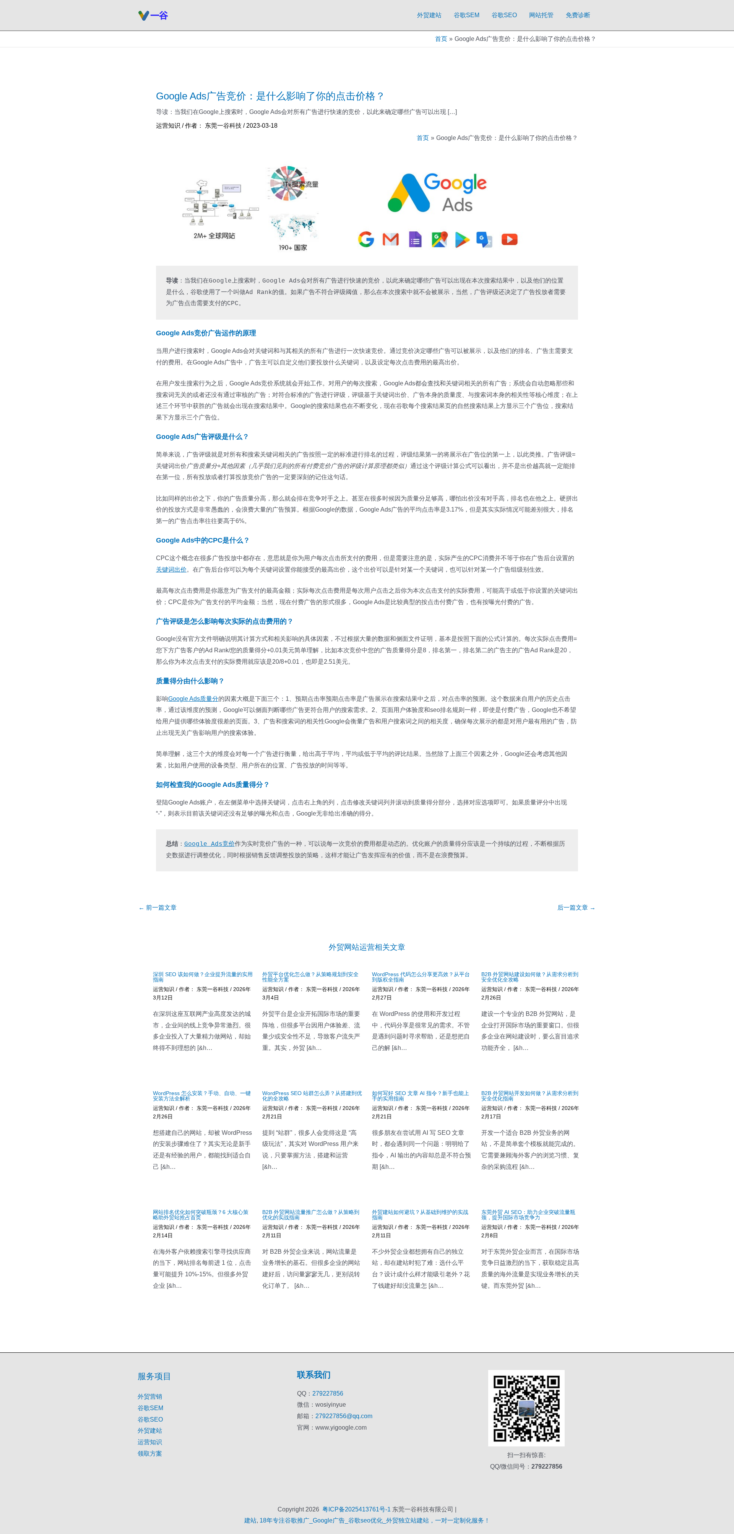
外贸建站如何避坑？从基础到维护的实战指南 (420, 1214)
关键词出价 (171, 569)
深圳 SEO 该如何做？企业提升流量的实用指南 (203, 977)
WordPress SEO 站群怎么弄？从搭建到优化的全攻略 (312, 1096)
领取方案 (150, 1453)
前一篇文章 (157, 908)
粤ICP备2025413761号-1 (356, 1509)
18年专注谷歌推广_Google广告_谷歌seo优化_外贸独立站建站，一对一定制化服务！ (375, 1520)
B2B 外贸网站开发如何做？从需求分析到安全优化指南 (529, 1096)
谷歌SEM (466, 15)
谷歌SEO (504, 15)
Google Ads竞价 (209, 844)
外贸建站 (429, 15)
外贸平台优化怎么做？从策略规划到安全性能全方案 (310, 977)
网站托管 (541, 15)
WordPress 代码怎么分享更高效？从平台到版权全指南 (421, 977)
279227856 (327, 1393)
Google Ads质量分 (193, 699)
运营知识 (168, 125)
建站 (250, 1520)
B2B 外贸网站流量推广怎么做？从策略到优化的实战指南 (310, 1214)
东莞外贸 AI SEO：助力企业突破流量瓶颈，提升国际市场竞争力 (528, 1214)
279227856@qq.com (343, 1416)
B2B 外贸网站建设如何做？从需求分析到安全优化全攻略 (529, 977)
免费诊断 (578, 15)
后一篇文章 (576, 908)
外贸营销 (150, 1396)
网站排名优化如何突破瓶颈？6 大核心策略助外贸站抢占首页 (200, 1214)
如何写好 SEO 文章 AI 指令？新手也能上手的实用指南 (420, 1096)
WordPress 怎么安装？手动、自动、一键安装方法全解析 (202, 1096)
